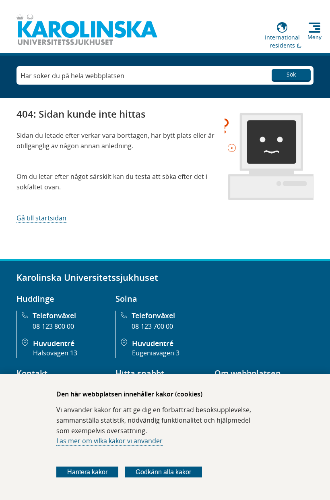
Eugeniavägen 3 (155, 353)
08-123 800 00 (53, 326)
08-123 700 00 (152, 326)
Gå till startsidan (41, 218)
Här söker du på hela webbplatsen (72, 75)
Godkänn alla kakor (163, 472)
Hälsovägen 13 (55, 353)
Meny (314, 37)
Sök (291, 74)
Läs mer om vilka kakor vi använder (109, 440)
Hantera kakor (87, 472)
